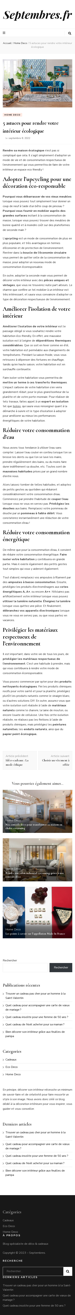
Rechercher (10, 960)
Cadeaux (10, 1060)
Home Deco (12, 114)
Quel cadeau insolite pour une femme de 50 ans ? (36, 1017)
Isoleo (17, 406)
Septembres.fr (37, 14)
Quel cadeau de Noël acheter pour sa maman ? (34, 1024)
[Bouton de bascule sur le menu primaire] (4, 32)
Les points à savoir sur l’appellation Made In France (35, 933)
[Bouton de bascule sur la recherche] (69, 33)
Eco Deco (11, 1067)
